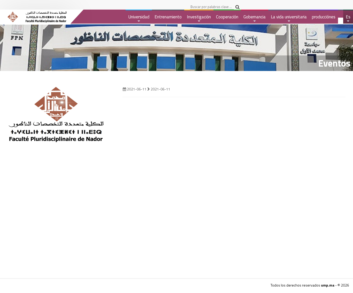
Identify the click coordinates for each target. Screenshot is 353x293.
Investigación (199, 18)
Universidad (138, 18)
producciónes (323, 16)
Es (348, 18)
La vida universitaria (289, 18)
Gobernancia (254, 18)
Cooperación (227, 16)
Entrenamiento (168, 16)
